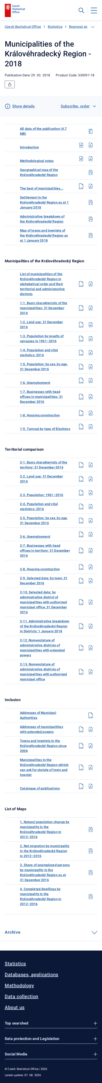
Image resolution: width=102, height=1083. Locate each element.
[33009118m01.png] (90, 829)
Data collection (21, 996)
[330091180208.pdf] (90, 567)
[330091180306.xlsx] (81, 767)
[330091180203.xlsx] (81, 493)
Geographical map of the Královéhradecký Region (39, 172)
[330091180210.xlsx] (81, 602)
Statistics (55, 27)
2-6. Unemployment (35, 536)
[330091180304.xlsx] (81, 746)
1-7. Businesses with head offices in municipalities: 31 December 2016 (41, 397)
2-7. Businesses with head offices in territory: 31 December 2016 (45, 550)
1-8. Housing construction (40, 415)
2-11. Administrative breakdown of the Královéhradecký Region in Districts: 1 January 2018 (44, 626)
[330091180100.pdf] (90, 284)
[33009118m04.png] (90, 896)
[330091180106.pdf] (90, 380)
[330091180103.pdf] (90, 338)
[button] (51, 1023)
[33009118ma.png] (90, 219)
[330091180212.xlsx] (81, 648)
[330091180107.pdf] (90, 396)
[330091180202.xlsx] (81, 479)
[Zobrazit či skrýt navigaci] (92, 27)
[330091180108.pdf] (90, 413)
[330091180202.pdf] (90, 479)
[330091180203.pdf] (90, 493)
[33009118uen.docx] (81, 145)
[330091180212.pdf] (90, 648)
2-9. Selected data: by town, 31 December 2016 (43, 580)
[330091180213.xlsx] (81, 672)
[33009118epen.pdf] (90, 786)
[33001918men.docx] (81, 158)
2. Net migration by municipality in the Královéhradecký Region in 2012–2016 (45, 851)
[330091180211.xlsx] (81, 626)
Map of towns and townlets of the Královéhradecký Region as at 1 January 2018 (44, 235)
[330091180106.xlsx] (81, 380)
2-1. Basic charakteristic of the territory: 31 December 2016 (43, 464)
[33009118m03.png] (90, 872)
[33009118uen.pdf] (90, 145)
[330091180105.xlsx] (81, 366)
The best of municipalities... (41, 188)
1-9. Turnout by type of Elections (45, 429)
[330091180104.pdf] (90, 352)
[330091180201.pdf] (90, 465)
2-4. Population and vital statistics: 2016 (39, 506)
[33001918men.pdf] (90, 158)
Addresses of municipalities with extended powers (41, 729)
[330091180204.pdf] (90, 506)
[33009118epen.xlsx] (81, 786)
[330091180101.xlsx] (81, 308)
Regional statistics (83, 27)
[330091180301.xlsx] (90, 715)
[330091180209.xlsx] (81, 580)
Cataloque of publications (40, 788)
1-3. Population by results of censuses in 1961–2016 (42, 338)
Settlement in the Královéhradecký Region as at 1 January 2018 (44, 202)
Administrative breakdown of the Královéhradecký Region (42, 219)
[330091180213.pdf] (90, 672)
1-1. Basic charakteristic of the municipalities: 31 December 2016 (43, 308)
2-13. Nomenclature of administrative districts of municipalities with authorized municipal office (43, 671)
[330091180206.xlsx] (81, 534)
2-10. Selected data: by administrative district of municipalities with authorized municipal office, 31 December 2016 (43, 602)
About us (15, 1007)
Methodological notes (37, 161)
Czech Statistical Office (23, 27)
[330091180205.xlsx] (81, 520)
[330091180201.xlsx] (81, 465)
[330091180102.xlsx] (81, 324)
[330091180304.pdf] (90, 746)
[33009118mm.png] (90, 235)
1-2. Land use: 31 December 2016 (41, 324)
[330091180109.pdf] (90, 426)
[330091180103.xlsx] (81, 338)
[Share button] (10, 84)
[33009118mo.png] (90, 202)
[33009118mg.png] (90, 172)
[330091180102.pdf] (90, 324)
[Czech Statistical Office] (15, 10)
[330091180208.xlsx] (81, 567)
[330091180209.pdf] (90, 580)
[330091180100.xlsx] (81, 284)
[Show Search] (81, 10)
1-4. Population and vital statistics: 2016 (39, 352)
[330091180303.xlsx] (81, 729)
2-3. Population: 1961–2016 (41, 495)
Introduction (29, 147)
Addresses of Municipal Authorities (38, 715)
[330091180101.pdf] (90, 308)
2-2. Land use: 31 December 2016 (41, 478)
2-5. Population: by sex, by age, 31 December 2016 (44, 520)
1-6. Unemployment (35, 383)
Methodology (19, 985)
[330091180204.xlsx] (81, 506)
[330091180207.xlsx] (81, 550)
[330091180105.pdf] (90, 366)
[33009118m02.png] (90, 851)
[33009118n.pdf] (90, 186)
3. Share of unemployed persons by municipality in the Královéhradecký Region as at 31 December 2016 (45, 872)
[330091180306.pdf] (90, 767)
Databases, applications (31, 974)
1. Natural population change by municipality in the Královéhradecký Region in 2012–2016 (44, 829)
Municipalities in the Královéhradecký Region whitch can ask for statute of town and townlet (44, 767)
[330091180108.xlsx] (81, 413)
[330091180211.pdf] (90, 626)
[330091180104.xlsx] (81, 352)
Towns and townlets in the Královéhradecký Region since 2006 (43, 746)
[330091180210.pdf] (90, 602)
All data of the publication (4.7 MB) (43, 131)
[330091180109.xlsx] (81, 426)
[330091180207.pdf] (90, 550)
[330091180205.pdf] (90, 520)
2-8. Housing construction (40, 569)
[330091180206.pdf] (90, 534)
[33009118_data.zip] (90, 131)
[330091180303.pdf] (90, 729)
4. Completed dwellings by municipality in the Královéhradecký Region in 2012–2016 (40, 896)
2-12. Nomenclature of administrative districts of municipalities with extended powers (42, 647)
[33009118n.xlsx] (81, 186)
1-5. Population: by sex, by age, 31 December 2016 (44, 366)
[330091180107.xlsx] (81, 396)
